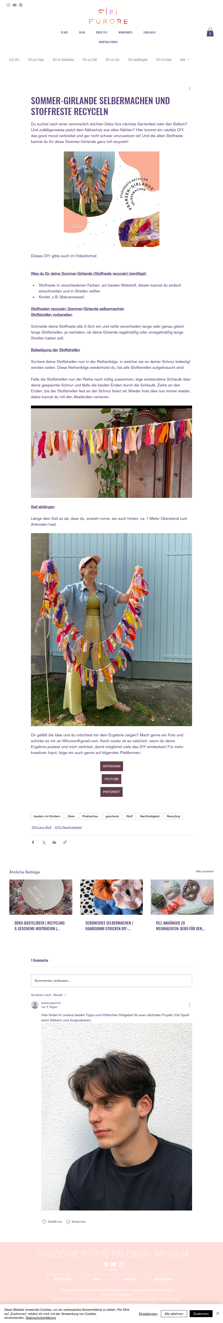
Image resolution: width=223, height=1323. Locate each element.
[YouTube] (14, 5)
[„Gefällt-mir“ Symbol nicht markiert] (44, 1221)
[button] (210, 32)
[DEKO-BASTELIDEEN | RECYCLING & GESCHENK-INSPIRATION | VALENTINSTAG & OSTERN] (40, 897)
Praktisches (90, 816)
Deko (71, 816)
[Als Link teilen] (65, 842)
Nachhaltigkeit (149, 816)
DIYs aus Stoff (90, 59)
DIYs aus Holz (113, 59)
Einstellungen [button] (148, 1313)
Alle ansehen (205, 871)
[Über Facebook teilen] (33, 842)
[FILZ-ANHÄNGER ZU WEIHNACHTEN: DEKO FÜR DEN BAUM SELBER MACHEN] (182, 897)
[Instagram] (8, 5)
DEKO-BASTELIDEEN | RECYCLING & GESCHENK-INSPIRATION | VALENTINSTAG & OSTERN (40, 925)
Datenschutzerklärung (41, 1317)
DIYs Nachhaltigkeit (138, 59)
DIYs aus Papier (36, 59)
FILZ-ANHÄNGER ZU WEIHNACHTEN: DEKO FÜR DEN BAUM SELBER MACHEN (179, 925)
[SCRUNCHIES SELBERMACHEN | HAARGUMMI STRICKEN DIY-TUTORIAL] (111, 897)
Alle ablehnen (174, 1313)
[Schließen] (217, 1314)
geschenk (112, 816)
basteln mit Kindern (47, 816)
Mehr (182, 59)
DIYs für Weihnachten (63, 59)
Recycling (173, 816)
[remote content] (111, 146)
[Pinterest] (20, 5)
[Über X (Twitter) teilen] (44, 842)
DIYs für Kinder (164, 59)
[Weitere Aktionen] (189, 88)
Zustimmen (201, 1313)
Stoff (129, 816)
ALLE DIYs (14, 59)
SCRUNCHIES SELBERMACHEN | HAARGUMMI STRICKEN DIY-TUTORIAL (109, 925)
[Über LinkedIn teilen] (54, 842)
